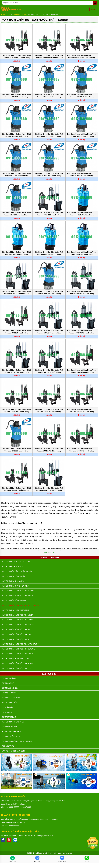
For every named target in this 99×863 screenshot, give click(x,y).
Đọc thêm (48, 552)
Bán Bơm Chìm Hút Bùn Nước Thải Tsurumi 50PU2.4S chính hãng (81, 332)
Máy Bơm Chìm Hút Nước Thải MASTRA (18, 654)
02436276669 (26, 807)
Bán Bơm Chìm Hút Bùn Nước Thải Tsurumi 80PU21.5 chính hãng (81, 292)
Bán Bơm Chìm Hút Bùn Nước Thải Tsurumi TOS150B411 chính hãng (81, 56)
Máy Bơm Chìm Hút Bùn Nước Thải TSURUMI (43, 14)
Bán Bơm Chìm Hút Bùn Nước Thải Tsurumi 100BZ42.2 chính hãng (16, 410)
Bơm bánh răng (9, 678)
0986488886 (14, 807)
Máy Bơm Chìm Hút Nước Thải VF (16, 629)
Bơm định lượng (9, 693)
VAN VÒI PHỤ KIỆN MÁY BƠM (13, 751)
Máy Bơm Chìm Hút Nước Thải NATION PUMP (20, 644)
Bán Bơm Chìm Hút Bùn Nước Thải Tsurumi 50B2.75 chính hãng (49, 450)
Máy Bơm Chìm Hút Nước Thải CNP (16, 634)
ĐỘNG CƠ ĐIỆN (8, 746)
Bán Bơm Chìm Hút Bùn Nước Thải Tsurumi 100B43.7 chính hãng (81, 450)
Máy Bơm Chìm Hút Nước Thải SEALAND (18, 649)
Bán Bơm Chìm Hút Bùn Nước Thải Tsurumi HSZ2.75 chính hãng (81, 214)
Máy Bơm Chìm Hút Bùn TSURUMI (15, 610)
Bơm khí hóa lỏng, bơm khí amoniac (17, 741)
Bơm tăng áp (7, 707)
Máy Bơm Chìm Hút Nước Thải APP (16, 639)
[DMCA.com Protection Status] (92, 849)
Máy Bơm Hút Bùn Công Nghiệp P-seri (18, 562)
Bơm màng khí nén (10, 688)
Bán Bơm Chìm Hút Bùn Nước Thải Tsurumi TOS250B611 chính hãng (16, 56)
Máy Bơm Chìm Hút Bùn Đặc (13, 576)
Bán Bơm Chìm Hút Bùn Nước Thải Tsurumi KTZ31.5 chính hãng (16, 135)
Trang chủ (6, 14)
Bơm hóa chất (8, 683)
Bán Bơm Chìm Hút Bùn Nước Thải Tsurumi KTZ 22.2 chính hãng (49, 214)
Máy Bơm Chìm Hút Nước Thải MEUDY (17, 615)
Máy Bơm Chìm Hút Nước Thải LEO (16, 668)
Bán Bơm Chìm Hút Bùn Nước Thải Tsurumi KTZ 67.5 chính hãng (81, 135)
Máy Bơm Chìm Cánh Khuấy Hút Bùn (17, 571)
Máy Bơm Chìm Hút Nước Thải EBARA (17, 596)
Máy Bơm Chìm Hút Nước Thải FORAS (17, 663)
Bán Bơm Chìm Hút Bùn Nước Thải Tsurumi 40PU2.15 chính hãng (49, 371)
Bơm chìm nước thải (19, 14)
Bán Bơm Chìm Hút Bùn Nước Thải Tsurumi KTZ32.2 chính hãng (16, 450)
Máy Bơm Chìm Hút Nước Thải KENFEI (18, 625)
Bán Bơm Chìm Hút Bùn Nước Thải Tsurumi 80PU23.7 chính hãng (16, 292)
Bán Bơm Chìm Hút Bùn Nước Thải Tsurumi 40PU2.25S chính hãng (49, 489)
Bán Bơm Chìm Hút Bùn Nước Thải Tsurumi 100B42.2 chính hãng (16, 489)
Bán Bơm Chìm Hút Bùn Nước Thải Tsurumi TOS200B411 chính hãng (49, 56)
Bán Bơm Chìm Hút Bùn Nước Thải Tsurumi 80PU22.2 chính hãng (49, 292)
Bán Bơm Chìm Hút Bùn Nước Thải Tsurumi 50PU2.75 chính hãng (49, 332)
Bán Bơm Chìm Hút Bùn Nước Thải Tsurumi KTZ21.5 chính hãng (49, 135)
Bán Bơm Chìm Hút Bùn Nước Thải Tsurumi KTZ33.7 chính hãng (81, 96)
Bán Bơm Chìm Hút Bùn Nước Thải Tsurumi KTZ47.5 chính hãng (49, 96)
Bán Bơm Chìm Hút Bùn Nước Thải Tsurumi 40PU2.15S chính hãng (16, 371)
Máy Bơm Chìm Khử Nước (13, 581)
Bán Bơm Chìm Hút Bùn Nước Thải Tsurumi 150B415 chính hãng (81, 371)
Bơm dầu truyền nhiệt (12, 732)
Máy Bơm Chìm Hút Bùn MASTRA (15, 659)
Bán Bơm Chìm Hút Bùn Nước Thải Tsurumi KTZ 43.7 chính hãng (49, 174)
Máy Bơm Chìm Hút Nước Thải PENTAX (18, 591)
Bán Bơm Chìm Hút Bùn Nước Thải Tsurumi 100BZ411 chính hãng (49, 410)
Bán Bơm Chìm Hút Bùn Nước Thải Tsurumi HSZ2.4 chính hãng (16, 253)
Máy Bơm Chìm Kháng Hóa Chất (15, 586)
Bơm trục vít (8, 712)
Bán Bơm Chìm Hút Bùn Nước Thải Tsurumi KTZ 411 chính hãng (81, 174)
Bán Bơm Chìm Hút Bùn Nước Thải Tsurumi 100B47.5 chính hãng (81, 410)
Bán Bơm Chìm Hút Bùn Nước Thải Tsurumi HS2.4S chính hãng (81, 253)
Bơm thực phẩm (9, 717)
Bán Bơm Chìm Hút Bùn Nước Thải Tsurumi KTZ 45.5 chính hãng (16, 174)
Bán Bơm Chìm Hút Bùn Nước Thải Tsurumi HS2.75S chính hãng (49, 253)
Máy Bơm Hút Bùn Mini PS (13, 567)
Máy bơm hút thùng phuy (13, 722)
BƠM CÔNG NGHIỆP (9, 727)
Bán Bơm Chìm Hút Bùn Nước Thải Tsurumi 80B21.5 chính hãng (16, 332)
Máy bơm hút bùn (9, 702)
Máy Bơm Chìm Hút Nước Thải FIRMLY (17, 620)
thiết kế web (48, 853)
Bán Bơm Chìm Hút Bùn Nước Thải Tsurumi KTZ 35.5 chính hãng (16, 214)
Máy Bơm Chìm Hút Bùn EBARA (15, 600)
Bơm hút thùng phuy (11, 736)
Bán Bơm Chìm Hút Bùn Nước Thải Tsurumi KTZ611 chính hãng (16, 96)
